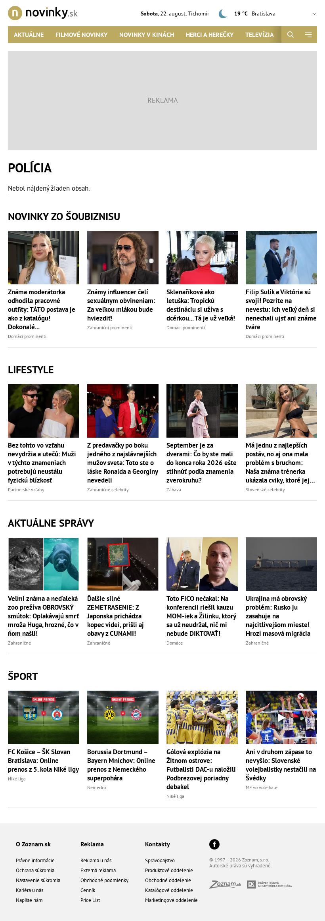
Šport (23, 676)
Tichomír (198, 13)
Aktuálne (29, 35)
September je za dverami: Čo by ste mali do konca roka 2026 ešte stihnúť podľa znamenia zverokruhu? (201, 463)
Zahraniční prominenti (109, 327)
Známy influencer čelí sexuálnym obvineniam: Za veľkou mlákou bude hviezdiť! (121, 305)
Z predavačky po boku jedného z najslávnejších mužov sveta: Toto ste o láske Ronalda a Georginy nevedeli (122, 463)
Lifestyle (31, 369)
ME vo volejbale (261, 787)
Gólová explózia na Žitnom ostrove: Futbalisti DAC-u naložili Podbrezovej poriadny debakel (201, 769)
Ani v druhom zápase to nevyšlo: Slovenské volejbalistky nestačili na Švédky (281, 764)
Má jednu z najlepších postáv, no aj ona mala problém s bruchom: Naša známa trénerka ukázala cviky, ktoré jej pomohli (278, 463)
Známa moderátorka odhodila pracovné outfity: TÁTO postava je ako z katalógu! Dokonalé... (41, 309)
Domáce (174, 643)
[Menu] (308, 34)
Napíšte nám (29, 900)
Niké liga (17, 779)
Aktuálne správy (51, 522)
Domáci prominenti (27, 336)
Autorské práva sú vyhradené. (240, 865)
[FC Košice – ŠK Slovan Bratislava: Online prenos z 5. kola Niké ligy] (43, 717)
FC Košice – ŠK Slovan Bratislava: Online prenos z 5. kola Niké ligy (43, 760)
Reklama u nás (95, 860)
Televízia (259, 35)
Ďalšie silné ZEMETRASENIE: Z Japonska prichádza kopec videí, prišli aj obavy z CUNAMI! (115, 616)
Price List (90, 900)
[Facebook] (214, 844)
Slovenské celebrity (265, 489)
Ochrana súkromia (35, 870)
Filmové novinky (81, 35)
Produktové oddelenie (169, 870)
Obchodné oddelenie (168, 880)
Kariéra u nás (29, 890)
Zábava (173, 489)
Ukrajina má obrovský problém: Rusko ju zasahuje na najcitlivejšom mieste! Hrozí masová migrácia (278, 616)
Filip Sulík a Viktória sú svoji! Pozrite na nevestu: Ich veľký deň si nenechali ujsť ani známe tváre (281, 309)
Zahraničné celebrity (108, 489)
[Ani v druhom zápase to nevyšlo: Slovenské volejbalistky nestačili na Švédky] (281, 717)
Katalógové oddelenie (169, 890)
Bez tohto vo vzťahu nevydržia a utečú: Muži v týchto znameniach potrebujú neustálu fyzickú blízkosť (42, 463)
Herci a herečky (209, 35)
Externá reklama (98, 870)
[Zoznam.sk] (228, 886)
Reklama (92, 844)
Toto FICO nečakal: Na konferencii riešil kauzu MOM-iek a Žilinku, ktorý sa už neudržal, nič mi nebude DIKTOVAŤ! (201, 616)
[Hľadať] (290, 34)
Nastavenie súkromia (38, 880)
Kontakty (157, 844)
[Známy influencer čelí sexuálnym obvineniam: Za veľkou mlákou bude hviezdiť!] (123, 257)
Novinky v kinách (146, 35)
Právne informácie (35, 860)
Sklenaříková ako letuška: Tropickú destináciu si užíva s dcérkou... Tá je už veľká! (200, 305)
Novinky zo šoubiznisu (64, 216)
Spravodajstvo (160, 860)
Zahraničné (19, 643)
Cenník (87, 890)
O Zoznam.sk (33, 844)
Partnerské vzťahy (26, 489)
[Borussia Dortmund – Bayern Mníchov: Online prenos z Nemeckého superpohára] (123, 717)
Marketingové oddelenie (171, 900)
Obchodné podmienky (104, 880)
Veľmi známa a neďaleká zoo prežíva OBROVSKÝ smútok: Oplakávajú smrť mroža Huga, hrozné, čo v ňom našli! (43, 616)
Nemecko (96, 787)
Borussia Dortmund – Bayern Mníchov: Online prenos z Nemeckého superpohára (121, 764)
